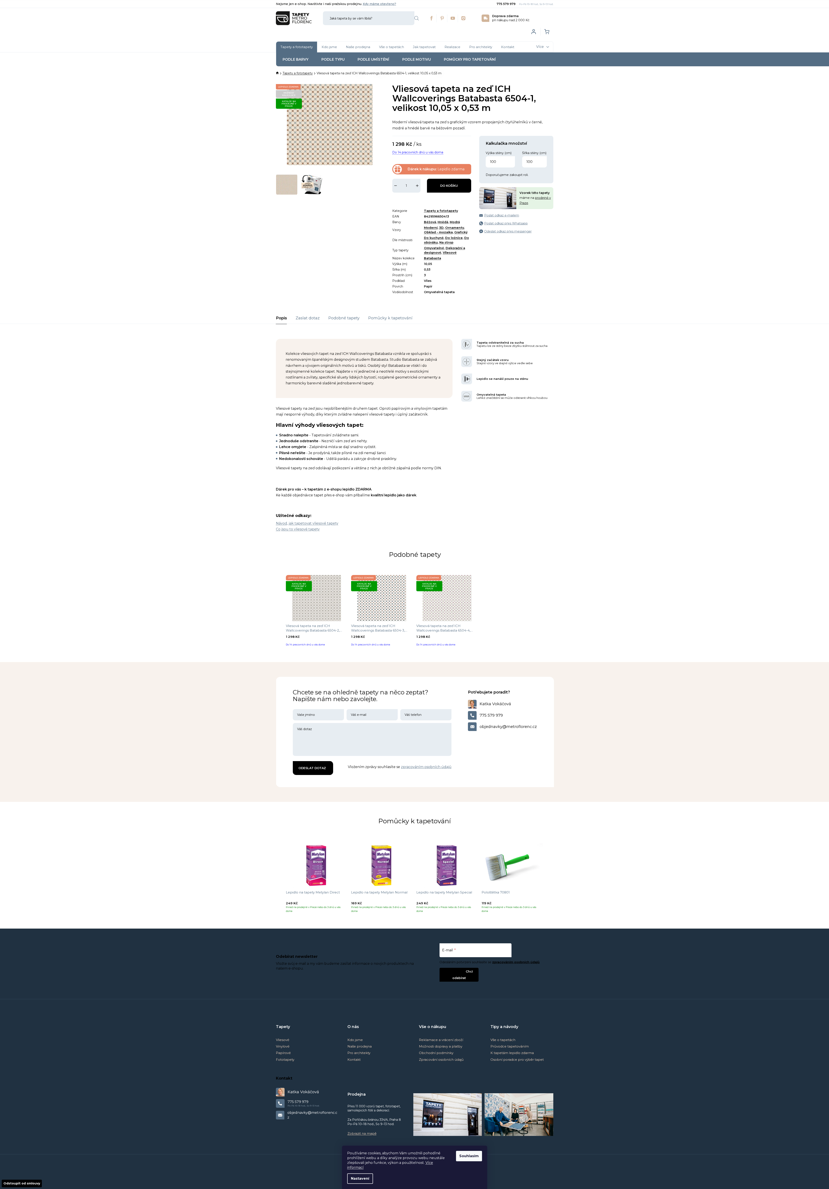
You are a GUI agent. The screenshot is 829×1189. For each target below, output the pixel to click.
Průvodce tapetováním (509, 1046)
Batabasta (432, 258)
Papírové (283, 1053)
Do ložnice (454, 238)
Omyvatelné (434, 248)
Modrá (455, 222)
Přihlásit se (455, 971)
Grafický (460, 232)
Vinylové (283, 1046)
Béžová (430, 222)
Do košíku (449, 186)
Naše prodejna (359, 1046)
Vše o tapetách (502, 1040)
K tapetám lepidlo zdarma (512, 1053)
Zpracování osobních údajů (441, 1059)
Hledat (416, 18)
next (549, 878)
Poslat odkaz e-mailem (501, 215)
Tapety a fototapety (441, 211)
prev (279, 878)
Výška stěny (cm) (498, 153)
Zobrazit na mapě (361, 1133)
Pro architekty (358, 1053)
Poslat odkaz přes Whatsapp (506, 223)
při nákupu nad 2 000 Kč (510, 18)
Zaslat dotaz (308, 318)
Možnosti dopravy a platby (440, 1046)
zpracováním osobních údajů (426, 767)
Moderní (431, 228)
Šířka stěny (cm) (534, 153)
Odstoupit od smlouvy (21, 1183)
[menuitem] (296, 47)
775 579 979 (506, 4)
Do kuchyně (434, 238)
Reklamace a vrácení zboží (441, 1040)
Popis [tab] (281, 318)
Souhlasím (469, 1156)
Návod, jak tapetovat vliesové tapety (307, 523)
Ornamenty (454, 228)
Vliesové (450, 253)
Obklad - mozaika (438, 232)
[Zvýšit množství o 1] (417, 186)
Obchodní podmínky (436, 1053)
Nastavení (360, 1178)
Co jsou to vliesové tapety (298, 529)
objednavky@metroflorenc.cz (508, 726)
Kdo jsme (355, 1040)
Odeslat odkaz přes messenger (508, 231)
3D (441, 228)
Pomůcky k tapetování (390, 318)
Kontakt (354, 1059)
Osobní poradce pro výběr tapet (517, 1059)
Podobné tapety (344, 318)
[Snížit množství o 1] (395, 186)
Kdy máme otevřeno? (379, 4)
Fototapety (285, 1059)
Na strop (446, 242)
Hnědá (443, 222)
